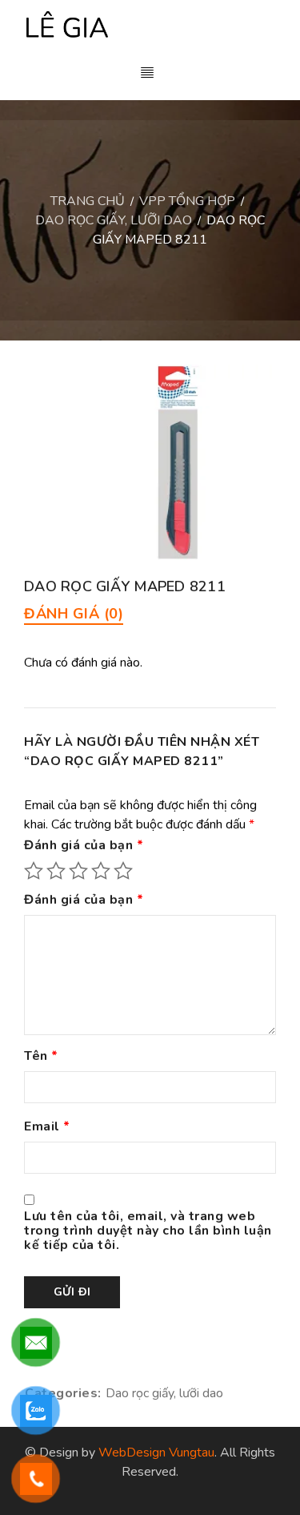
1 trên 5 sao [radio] (33, 870)
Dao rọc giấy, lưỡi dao (113, 220)
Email (47, 1127)
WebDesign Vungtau (156, 1452)
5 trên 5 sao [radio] (123, 870)
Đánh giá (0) (73, 613)
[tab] (73, 613)
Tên (41, 1057)
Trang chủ (87, 201)
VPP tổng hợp (187, 201)
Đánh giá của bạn (83, 846)
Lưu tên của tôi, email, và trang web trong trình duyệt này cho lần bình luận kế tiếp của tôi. (148, 1231)
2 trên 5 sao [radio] (56, 870)
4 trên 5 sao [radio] (100, 870)
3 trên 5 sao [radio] (78, 870)
